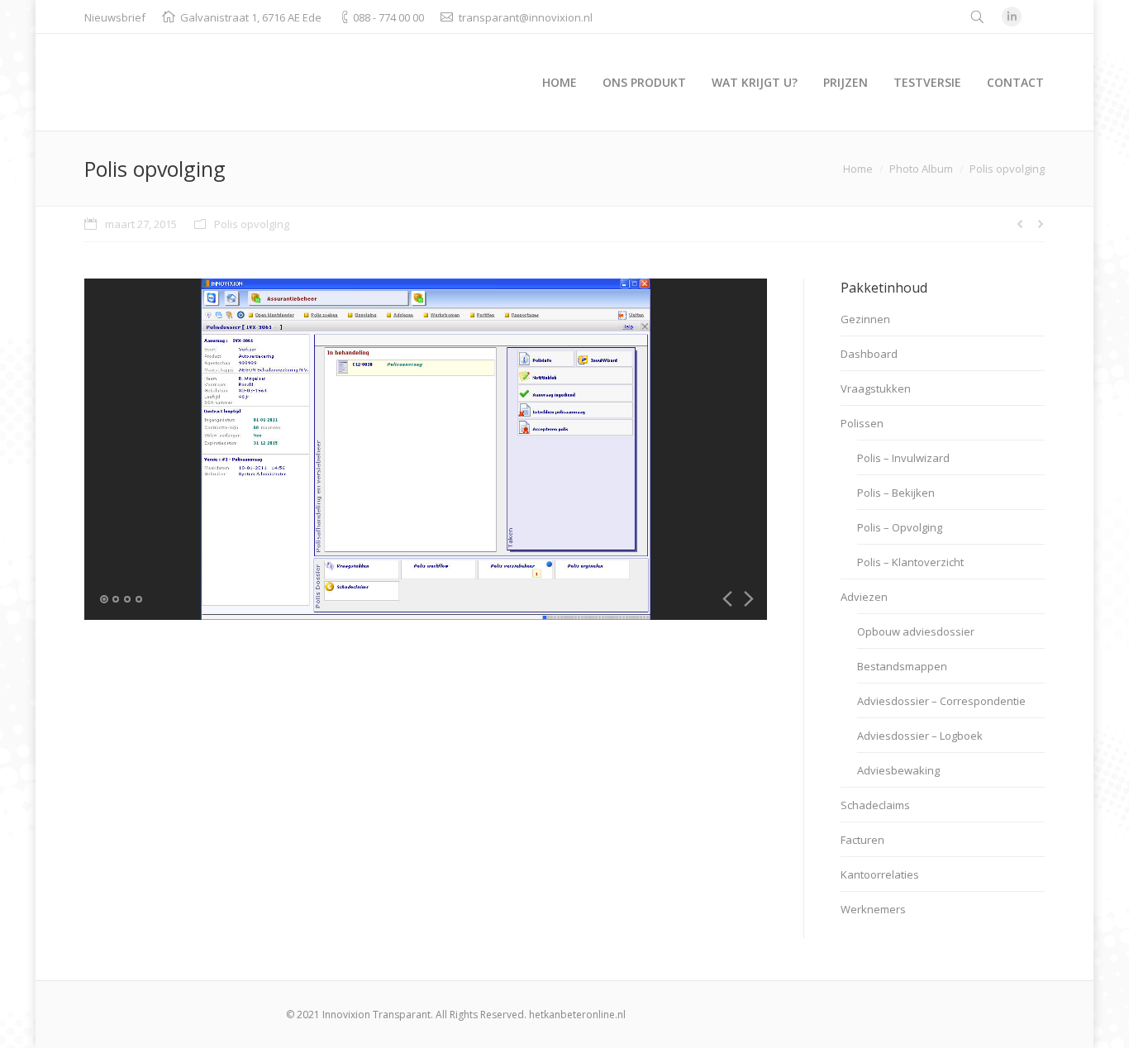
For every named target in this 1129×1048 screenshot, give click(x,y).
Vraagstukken (876, 388)
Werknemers (873, 909)
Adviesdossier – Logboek (920, 735)
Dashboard (869, 353)
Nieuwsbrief (114, 17)
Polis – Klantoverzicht (910, 562)
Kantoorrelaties (880, 874)
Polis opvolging (251, 224)
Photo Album (921, 168)
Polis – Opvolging (899, 527)
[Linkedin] (1012, 16)
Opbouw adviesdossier (915, 631)
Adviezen (864, 596)
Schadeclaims (875, 805)
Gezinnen (865, 319)
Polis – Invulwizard (903, 457)
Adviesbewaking (898, 770)
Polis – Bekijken (896, 492)
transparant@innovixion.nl (526, 17)
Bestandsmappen (902, 666)
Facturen (862, 839)
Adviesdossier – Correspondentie (941, 700)
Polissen (862, 423)
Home (858, 168)
